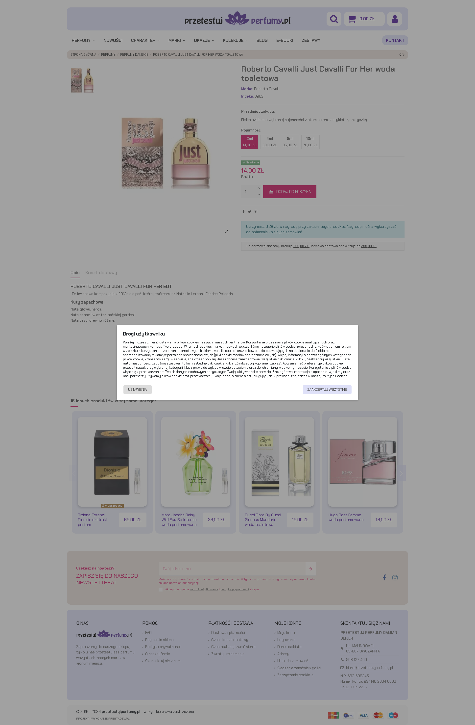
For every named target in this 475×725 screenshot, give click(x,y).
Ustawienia (137, 389)
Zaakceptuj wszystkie (327, 389)
